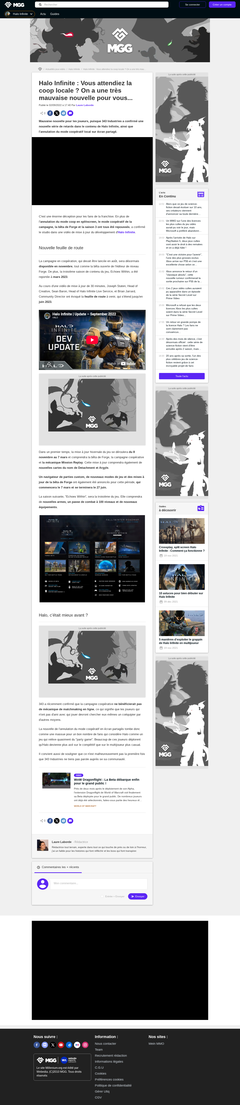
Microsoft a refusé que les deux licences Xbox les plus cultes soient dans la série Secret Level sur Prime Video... (184, 310)
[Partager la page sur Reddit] (63, 113)
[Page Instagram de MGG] (85, 1045)
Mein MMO (156, 1043)
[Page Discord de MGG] (45, 1045)
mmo (79, 775)
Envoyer (139, 896)
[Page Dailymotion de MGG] (69, 1045)
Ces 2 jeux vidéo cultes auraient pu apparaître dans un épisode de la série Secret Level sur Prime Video (184, 293)
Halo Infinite (74, 69)
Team (99, 1049)
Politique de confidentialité (113, 1085)
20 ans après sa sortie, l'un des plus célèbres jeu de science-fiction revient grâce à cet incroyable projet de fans (183, 360)
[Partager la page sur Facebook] (50, 113)
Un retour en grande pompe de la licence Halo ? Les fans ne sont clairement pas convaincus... (183, 327)
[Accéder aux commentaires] (70, 113)
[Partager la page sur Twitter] (57, 113)
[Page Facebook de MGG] (37, 1045)
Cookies (100, 1073)
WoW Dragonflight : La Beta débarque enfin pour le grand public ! (106, 781)
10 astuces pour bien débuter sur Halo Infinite (181, 595)
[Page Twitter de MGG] (53, 1045)
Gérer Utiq (102, 1091)
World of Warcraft (85, 806)
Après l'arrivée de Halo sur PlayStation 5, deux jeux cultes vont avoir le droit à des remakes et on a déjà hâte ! (184, 242)
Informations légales (109, 1061)
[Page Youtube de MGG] (61, 1045)
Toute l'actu (182, 376)
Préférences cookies (109, 1079)
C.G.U (99, 1067)
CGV (98, 1097)
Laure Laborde (85, 105)
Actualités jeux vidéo (55, 69)
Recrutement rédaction (111, 1055)
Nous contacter (105, 1043)
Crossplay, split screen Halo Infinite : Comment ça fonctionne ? (182, 549)
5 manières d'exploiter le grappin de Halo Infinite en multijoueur (180, 641)
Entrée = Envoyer (115, 896)
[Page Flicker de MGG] (77, 1045)
